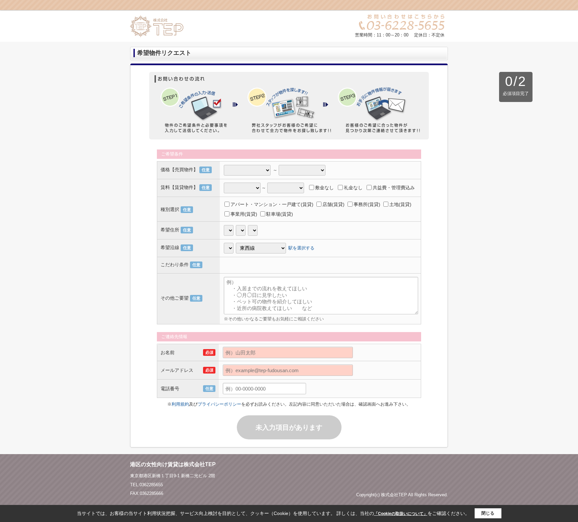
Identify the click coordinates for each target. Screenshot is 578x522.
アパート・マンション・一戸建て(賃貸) (271, 204)
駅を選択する (301, 247)
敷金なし (324, 187)
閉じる (487, 513)
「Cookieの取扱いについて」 (400, 513)
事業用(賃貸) (243, 214)
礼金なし (353, 187)
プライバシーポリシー (219, 404)
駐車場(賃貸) (279, 214)
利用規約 (180, 404)
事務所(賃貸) (367, 204)
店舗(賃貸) (333, 204)
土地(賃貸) (400, 204)
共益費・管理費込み (394, 187)
